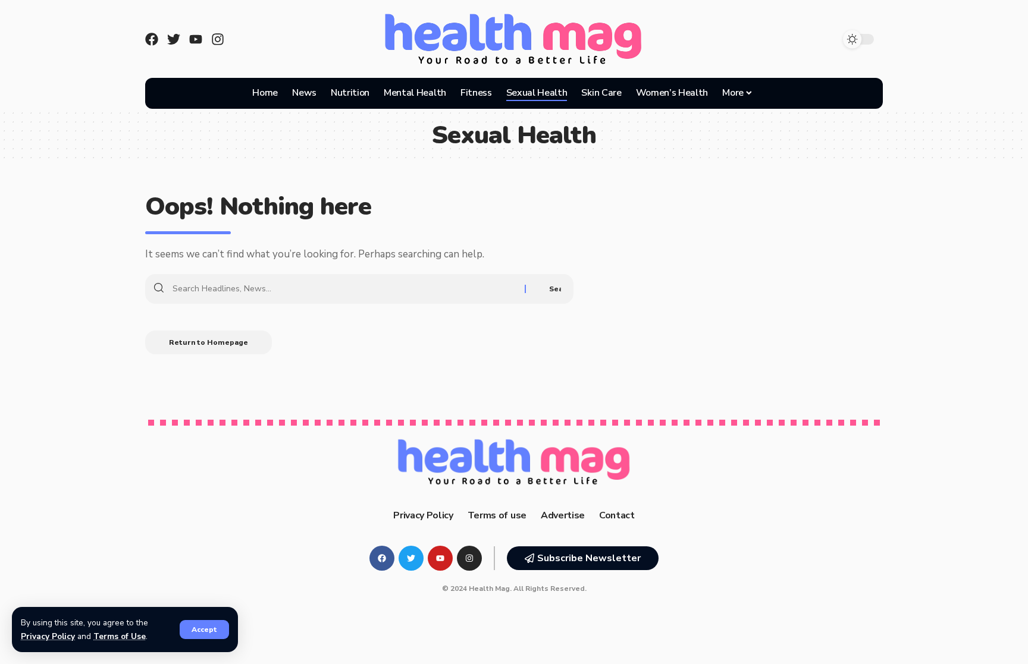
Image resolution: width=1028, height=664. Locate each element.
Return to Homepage (208, 342)
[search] (774, 93)
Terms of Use (119, 636)
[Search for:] (344, 289)
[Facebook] (151, 39)
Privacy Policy (48, 636)
